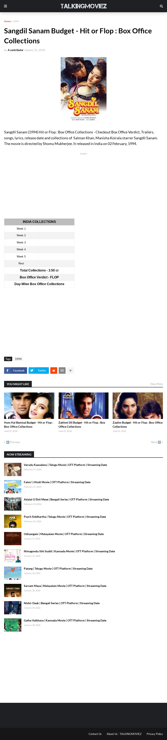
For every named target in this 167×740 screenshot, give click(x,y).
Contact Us (95, 734)
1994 (16, 21)
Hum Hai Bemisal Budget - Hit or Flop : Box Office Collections (28, 424)
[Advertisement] (83, 184)
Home (7, 21)
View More (156, 384)
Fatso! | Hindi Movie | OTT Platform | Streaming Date (57, 482)
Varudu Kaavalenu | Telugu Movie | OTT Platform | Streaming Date (65, 464)
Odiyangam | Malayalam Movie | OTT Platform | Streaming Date (64, 534)
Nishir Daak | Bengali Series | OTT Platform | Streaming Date (62, 603)
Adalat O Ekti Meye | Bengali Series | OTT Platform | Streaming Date (66, 499)
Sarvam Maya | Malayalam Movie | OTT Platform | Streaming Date (65, 585)
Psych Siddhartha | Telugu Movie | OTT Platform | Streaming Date (65, 516)
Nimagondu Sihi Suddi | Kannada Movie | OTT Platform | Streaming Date (69, 551)
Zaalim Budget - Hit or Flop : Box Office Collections (138, 424)
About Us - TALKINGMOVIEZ (124, 734)
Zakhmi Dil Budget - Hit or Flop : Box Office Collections (81, 424)
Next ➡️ (156, 442)
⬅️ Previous (13, 442)
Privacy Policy (155, 734)
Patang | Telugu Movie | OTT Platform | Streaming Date (58, 568)
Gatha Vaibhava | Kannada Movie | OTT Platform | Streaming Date (65, 620)
